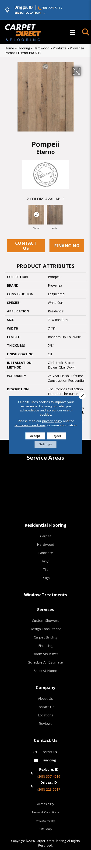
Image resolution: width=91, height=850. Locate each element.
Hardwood (41, 48)
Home (9, 48)
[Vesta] (55, 215)
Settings (45, 444)
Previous (7, 214)
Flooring (24, 48)
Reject (56, 436)
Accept (35, 436)
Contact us (49, 752)
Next (84, 214)
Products (59, 48)
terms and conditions (30, 425)
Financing (67, 245)
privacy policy (52, 421)
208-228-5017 (51, 8)
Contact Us (26, 245)
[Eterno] (36, 215)
